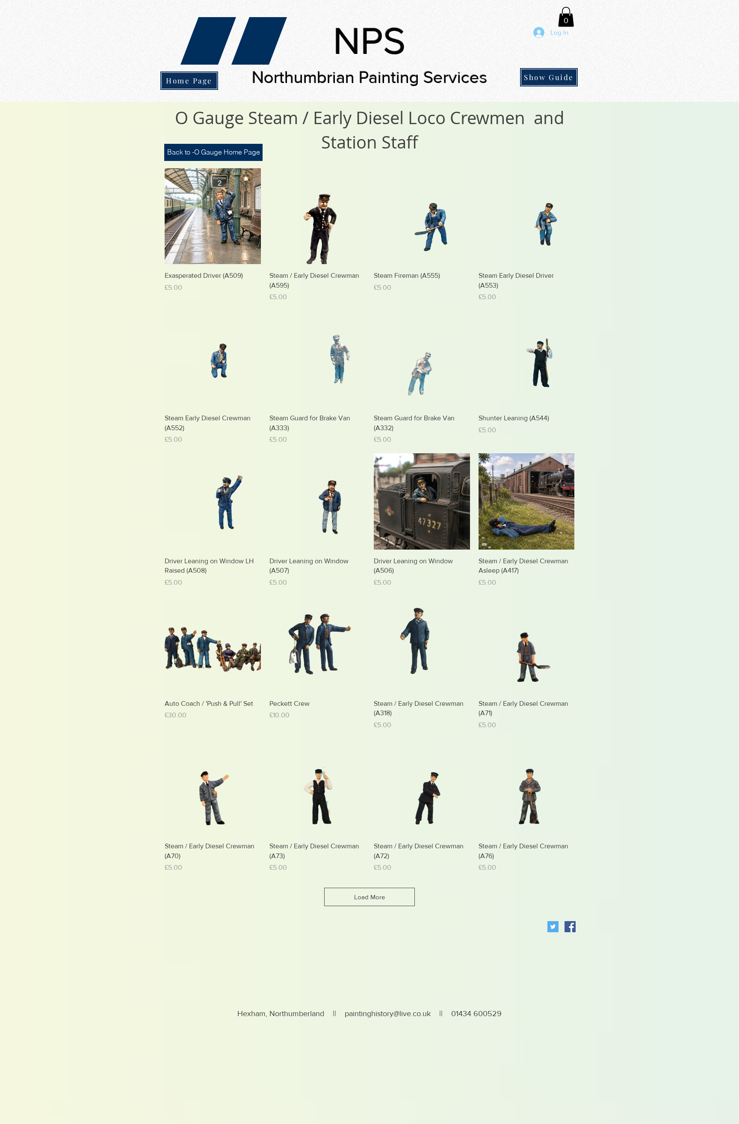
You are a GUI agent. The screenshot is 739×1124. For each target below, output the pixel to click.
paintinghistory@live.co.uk (388, 1013)
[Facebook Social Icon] (570, 926)
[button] (566, 17)
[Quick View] (213, 216)
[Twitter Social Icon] (553, 926)
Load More (369, 897)
